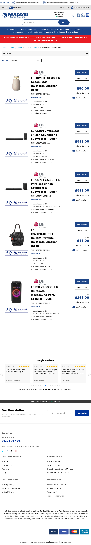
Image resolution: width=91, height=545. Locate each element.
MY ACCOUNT (65, 8)
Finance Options (54, 488)
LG (26, 48)
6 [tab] (41, 385)
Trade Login (52, 492)
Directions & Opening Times (60, 469)
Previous (1, 375)
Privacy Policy (8, 484)
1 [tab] (32, 385)
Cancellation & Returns (58, 473)
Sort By (5, 60)
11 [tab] (51, 385)
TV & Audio (35, 48)
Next (89, 375)
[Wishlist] (73, 15)
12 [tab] (53, 385)
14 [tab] (57, 385)
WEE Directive (53, 465)
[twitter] (3, 451)
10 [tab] (49, 385)
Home (4, 48)
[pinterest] (11, 451)
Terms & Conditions (11, 488)
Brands (5, 461)
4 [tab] (38, 385)
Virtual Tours (8, 492)
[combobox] (46, 22)
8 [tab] (45, 385)
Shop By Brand (16, 48)
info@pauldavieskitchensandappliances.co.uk (60, 2)
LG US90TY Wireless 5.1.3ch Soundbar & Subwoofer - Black (45, 134)
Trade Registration (55, 496)
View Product (82, 78)
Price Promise (53, 461)
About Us (6, 469)
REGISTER (78, 8)
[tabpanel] (35, 373)
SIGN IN (86, 8)
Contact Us (7, 465)
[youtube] (16, 451)
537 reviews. (66, 389)
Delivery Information (56, 484)
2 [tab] (34, 385)
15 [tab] (58, 385)
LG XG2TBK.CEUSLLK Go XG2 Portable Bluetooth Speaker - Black (45, 237)
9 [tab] (47, 385)
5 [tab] (40, 385)
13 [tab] (55, 385)
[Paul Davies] (15, 15)
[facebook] (7, 451)
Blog (4, 473)
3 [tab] (36, 385)
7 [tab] (43, 385)
